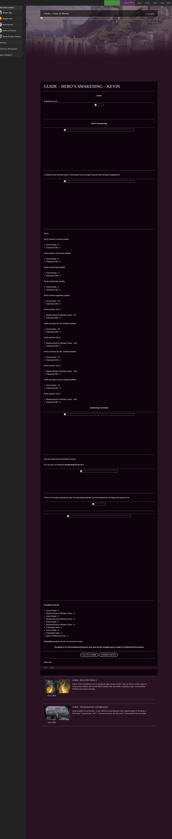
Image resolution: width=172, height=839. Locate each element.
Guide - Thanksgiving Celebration (90, 707)
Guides (47, 13)
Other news (108, 655)
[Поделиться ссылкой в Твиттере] (75, 662)
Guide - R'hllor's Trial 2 (84, 680)
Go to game (89, 655)
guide (52, 668)
